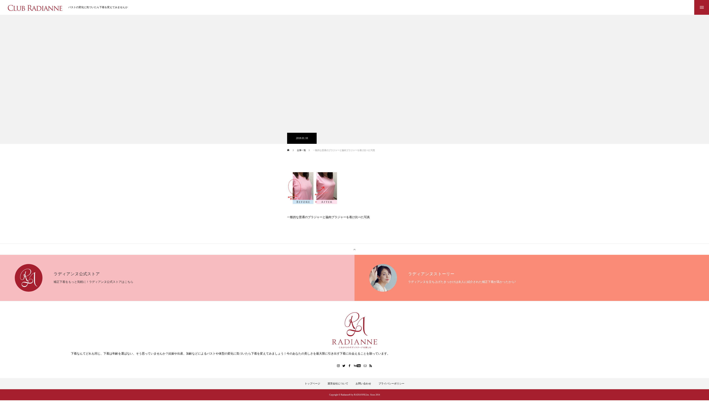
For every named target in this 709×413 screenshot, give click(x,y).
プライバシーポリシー (391, 383)
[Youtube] (357, 365)
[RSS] (371, 365)
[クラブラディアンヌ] (35, 7)
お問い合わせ (363, 383)
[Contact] (365, 365)
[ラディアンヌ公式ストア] (354, 330)
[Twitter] (344, 365)
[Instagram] (338, 365)
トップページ (312, 383)
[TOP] (354, 249)
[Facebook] (349, 365)
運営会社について (338, 383)
